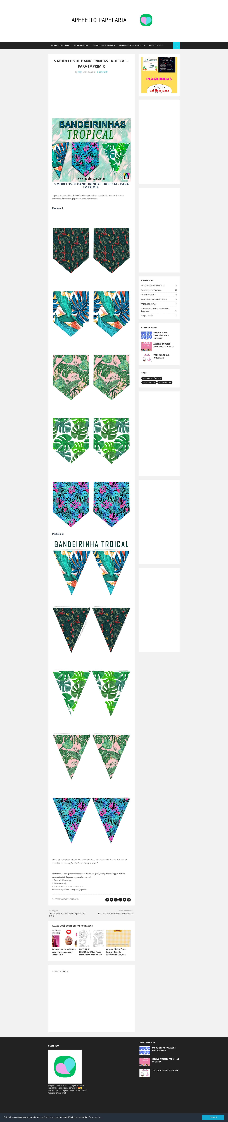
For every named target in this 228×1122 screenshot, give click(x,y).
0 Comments (102, 72)
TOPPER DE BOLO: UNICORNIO (161, 356)
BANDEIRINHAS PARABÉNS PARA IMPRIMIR (161, 335)
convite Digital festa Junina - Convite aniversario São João (116, 952)
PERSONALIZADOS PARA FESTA (67, 899)
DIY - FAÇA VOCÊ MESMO (159, 290)
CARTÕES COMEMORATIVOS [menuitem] (103, 45)
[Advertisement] (91, 94)
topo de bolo (159, 315)
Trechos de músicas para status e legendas (159, 309)
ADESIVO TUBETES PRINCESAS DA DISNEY (163, 345)
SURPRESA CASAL (165, 382)
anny (80, 72)
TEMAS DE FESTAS (159, 304)
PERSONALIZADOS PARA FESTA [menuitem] (132, 45)
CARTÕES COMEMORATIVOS (159, 285)
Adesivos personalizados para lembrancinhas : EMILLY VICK (64, 952)
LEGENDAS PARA (159, 295)
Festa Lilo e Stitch (149, 382)
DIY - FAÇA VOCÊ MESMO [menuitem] (60, 45)
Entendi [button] (213, 1117)
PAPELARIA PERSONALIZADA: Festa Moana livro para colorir (90, 952)
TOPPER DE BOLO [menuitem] (156, 45)
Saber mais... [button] (95, 1117)
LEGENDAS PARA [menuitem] (81, 45)
